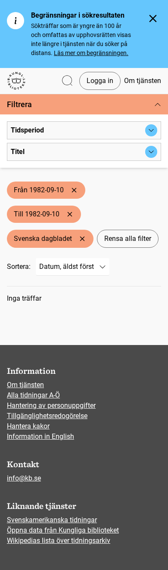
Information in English (40, 436)
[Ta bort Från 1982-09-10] (74, 190)
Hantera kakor (28, 426)
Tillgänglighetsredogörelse (47, 416)
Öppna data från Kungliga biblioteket (63, 530)
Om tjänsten (142, 81)
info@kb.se (24, 478)
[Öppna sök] (67, 81)
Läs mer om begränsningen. (91, 52)
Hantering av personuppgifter (51, 405)
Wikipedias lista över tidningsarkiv (58, 540)
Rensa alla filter (127, 238)
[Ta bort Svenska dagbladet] (82, 239)
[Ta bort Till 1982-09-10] (70, 214)
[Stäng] (153, 18)
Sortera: (19, 266)
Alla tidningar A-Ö (33, 395)
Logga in (100, 81)
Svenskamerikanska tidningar (52, 520)
